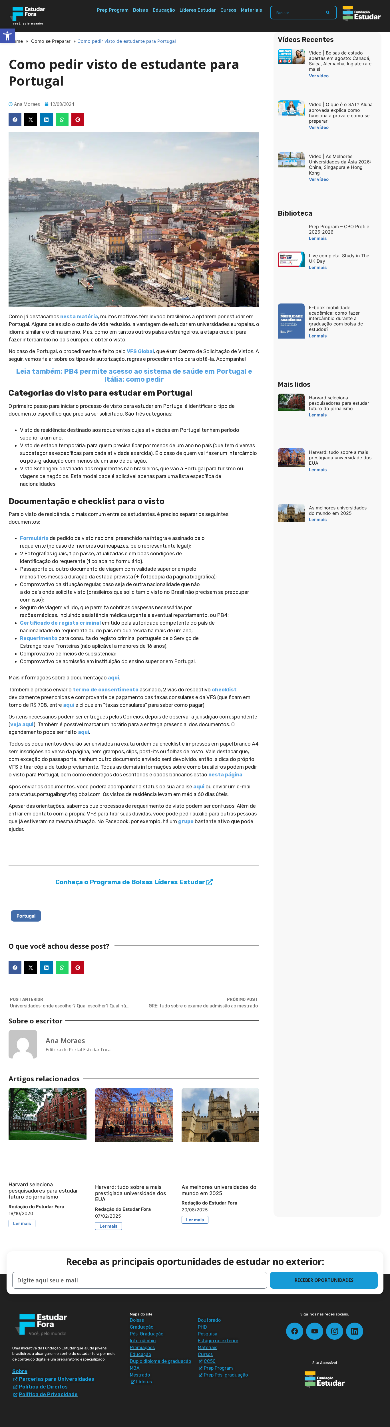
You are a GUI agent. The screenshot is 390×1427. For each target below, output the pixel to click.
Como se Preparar (51, 41)
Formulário (34, 538)
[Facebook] (294, 1331)
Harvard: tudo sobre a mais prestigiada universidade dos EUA (130, 1193)
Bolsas (140, 10)
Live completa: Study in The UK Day (339, 258)
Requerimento (38, 638)
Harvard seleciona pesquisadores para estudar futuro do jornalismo (43, 1190)
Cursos (228, 10)
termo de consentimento (105, 690)
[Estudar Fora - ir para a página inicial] (28, 16)
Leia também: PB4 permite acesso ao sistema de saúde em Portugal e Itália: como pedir (134, 375)
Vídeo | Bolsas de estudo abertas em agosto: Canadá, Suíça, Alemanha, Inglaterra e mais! (340, 61)
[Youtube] (314, 1331)
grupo (186, 821)
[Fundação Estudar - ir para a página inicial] (362, 13)
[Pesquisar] (328, 12)
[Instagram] (334, 1331)
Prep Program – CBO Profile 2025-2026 (339, 229)
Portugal (26, 916)
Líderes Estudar (198, 10)
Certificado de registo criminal (60, 623)
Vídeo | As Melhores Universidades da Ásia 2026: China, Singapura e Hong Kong (340, 164)
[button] (15, 119)
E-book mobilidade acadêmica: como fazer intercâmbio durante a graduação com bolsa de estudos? (336, 318)
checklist (224, 690)
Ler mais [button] (22, 1223)
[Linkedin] (354, 1331)
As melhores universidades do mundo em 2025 (219, 1190)
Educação (164, 10)
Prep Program (112, 10)
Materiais (251, 10)
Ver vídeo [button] (319, 76)
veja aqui (21, 724)
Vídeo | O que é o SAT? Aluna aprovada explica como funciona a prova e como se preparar (341, 113)
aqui (113, 678)
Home (16, 41)
